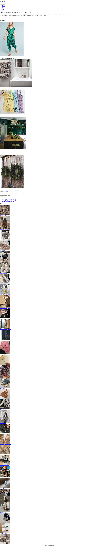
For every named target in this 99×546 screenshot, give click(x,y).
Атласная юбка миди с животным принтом (5, 294)
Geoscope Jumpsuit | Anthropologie (4, 57)
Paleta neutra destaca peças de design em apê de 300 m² (8, 201)
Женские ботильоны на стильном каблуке (5, 229)
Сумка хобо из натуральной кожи (4, 318)
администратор (6, 191)
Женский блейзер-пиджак (3, 409)
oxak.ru (3, 9)
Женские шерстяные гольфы (3, 273)
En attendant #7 (2, 87)
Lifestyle (3, 7)
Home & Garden (3, 6)
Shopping (3, 8)
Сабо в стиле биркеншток (3, 433)
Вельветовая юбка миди (3, 215)
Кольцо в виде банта (2, 388)
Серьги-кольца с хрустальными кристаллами (5, 444)
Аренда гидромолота (2, 196)
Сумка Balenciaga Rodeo (3, 250)
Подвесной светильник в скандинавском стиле (5, 329)
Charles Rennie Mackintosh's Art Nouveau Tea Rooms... (7, 152)
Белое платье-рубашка (2, 488)
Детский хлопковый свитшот (3, 533)
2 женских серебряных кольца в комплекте (5, 240)
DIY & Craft (3, 5)
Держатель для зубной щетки (3, 354)
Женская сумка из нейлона (3, 512)
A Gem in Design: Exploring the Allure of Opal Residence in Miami (9, 199)
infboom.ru (3, 10)
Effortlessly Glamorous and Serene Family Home (6, 149)
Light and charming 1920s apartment (6, 193)
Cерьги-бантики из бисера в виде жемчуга (5, 308)
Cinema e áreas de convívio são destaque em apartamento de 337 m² (9, 200)
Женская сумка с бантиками (3, 454)
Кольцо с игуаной (2, 477)
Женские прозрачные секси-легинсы (4, 465)
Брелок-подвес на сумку (3, 423)
